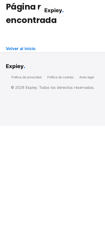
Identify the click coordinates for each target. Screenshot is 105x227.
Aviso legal (86, 77)
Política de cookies (60, 77)
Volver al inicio (21, 48)
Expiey (54, 10)
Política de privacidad (26, 77)
